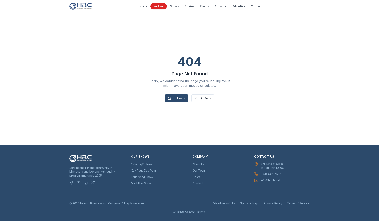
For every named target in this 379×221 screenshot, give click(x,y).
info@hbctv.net (270, 180)
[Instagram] (86, 183)
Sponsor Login (249, 203)
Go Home (179, 98)
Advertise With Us (223, 203)
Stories (189, 6)
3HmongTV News (142, 164)
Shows (174, 6)
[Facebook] (71, 183)
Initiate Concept (186, 211)
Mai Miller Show (141, 183)
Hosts (196, 177)
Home (143, 6)
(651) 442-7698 (271, 174)
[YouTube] (79, 183)
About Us (199, 164)
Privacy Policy (273, 203)
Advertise (238, 6)
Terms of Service (298, 203)
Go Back (205, 98)
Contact (256, 6)
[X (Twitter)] (93, 183)
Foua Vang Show (142, 177)
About (219, 6)
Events (204, 6)
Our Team (199, 170)
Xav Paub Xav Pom (143, 170)
